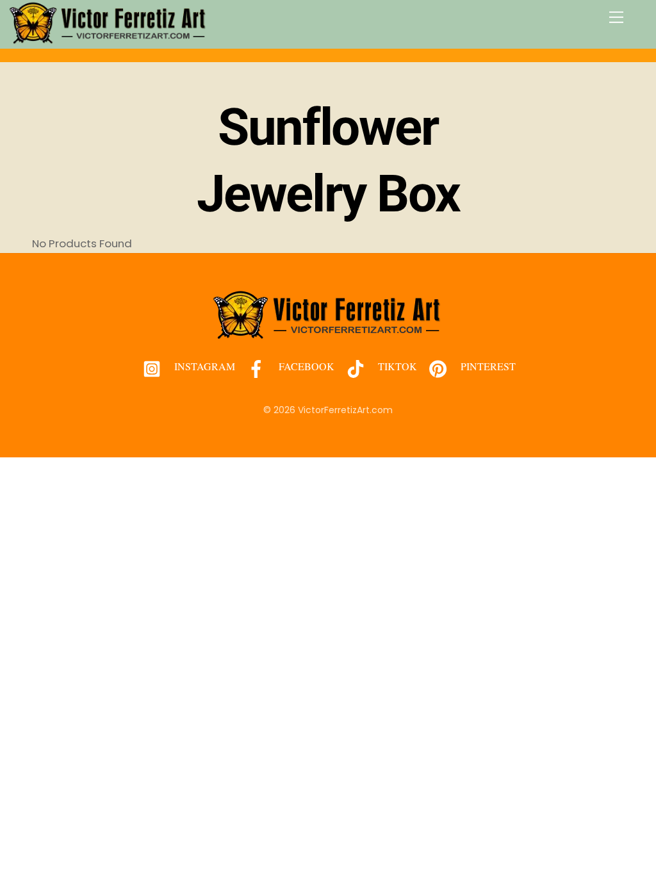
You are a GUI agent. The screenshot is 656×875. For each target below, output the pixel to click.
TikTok (396, 366)
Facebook (305, 366)
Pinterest (487, 366)
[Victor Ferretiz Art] (108, 38)
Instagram (203, 366)
